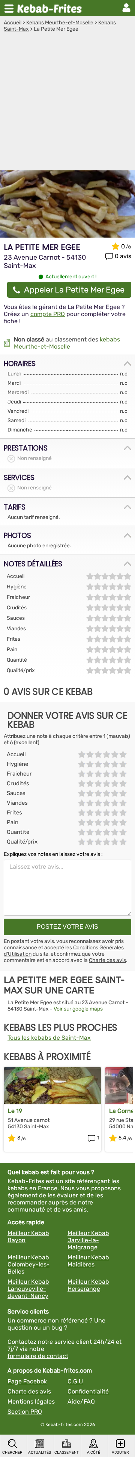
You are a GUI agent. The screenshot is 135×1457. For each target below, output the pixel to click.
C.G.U (75, 1381)
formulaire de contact (38, 1355)
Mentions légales (31, 1401)
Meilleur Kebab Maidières (88, 1261)
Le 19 (15, 1110)
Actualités (39, 1452)
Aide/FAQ (81, 1401)
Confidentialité (88, 1391)
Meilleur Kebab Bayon (28, 1236)
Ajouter (120, 1452)
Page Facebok (27, 1381)
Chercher (12, 1452)
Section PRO (25, 1411)
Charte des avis (107, 960)
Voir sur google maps (78, 1009)
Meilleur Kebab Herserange (88, 1285)
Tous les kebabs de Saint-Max (49, 1037)
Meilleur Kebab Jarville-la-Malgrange (88, 1240)
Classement (66, 1452)
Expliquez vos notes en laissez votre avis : (53, 854)
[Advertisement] (67, 103)
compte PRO (47, 314)
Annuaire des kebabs (51, 7)
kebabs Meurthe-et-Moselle (67, 343)
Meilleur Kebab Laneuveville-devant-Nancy (28, 1288)
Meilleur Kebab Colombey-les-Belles (29, 1264)
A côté (93, 1452)
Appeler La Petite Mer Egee (74, 290)
